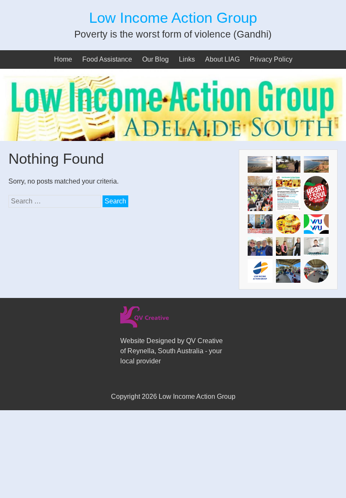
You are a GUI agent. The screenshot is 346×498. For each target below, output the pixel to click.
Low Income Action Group (173, 17)
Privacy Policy (271, 59)
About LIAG (222, 59)
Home (63, 59)
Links (187, 59)
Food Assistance (107, 59)
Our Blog (155, 59)
